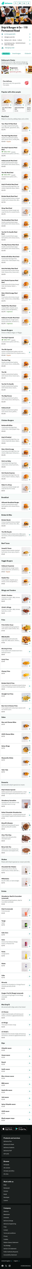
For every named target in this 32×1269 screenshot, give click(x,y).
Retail (5, 1194)
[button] (16, 34)
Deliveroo (6, 3)
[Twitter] (6, 1266)
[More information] (27, 64)
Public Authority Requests (11, 1252)
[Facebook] (2, 1266)
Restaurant (7, 1188)
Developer (6, 1197)
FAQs (5, 1227)
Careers (6, 1200)
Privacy (6, 1236)
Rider (5, 1185)
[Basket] (20, 3)
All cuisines (7, 1168)
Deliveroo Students (9, 1147)
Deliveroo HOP (8, 1150)
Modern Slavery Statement (11, 1242)
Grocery (6, 1191)
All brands (6, 1164)
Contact (6, 1230)
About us (6, 1211)
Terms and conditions (10, 1233)
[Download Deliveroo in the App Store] (7, 1129)
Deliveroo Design (8, 1221)
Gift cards (6, 1154)
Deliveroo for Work (9, 1144)
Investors (6, 1217)
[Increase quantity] (11, 105)
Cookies (6, 1239)
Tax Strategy (7, 1245)
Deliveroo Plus (8, 1141)
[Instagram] (10, 1266)
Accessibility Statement (10, 1255)
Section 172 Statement (10, 1248)
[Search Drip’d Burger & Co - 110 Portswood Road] (15, 3)
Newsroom (7, 1214)
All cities (6, 1174)
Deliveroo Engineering (10, 1224)
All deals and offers (9, 1171)
